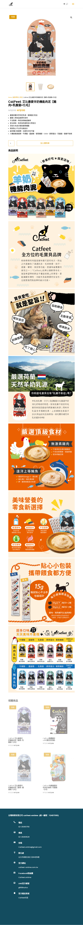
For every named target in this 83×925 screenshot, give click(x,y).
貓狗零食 (16, 97)
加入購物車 (44, 143)
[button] (71, 17)
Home (10, 97)
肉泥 (21, 97)
